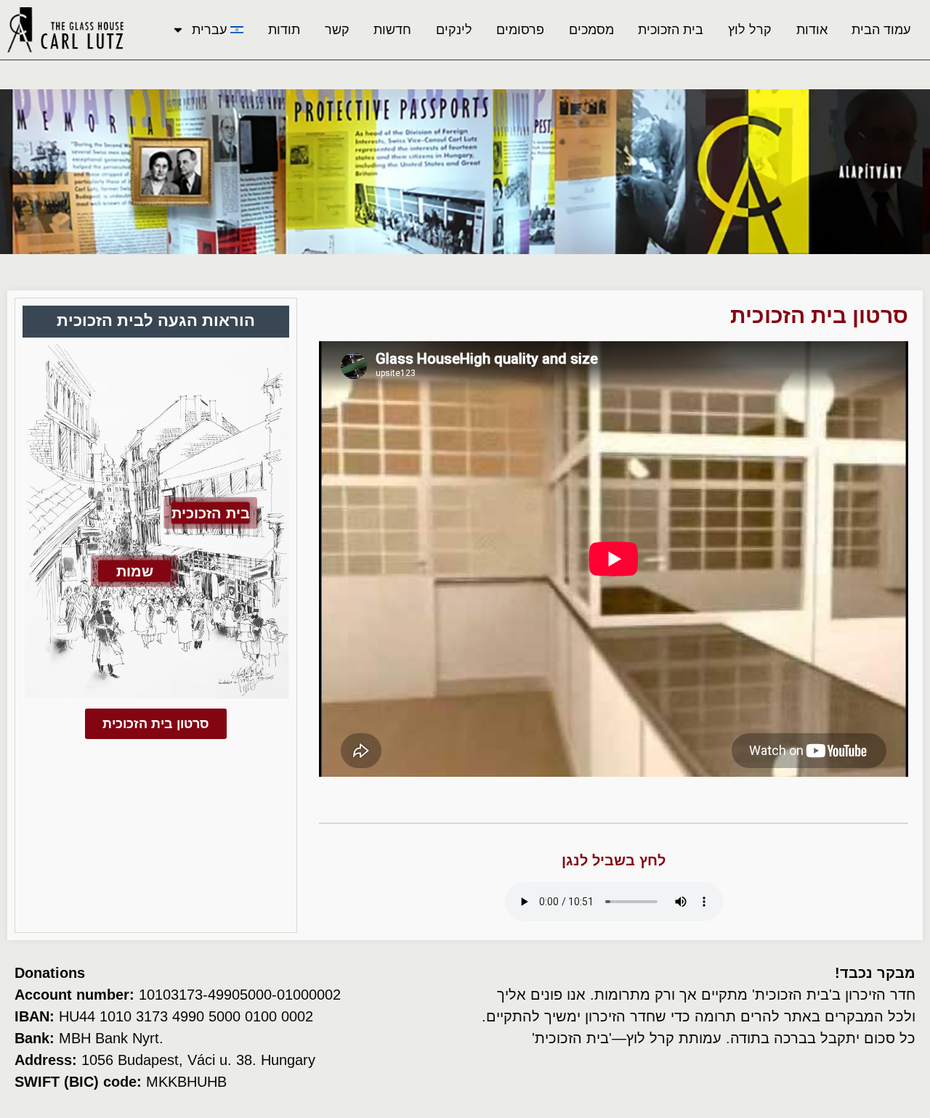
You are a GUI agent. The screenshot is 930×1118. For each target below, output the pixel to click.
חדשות (392, 30)
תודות (284, 30)
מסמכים (591, 30)
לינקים (454, 30)
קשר (337, 30)
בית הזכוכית (670, 30)
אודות (812, 30)
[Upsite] (117, 1109)
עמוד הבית (881, 30)
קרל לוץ (750, 30)
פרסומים (520, 30)
